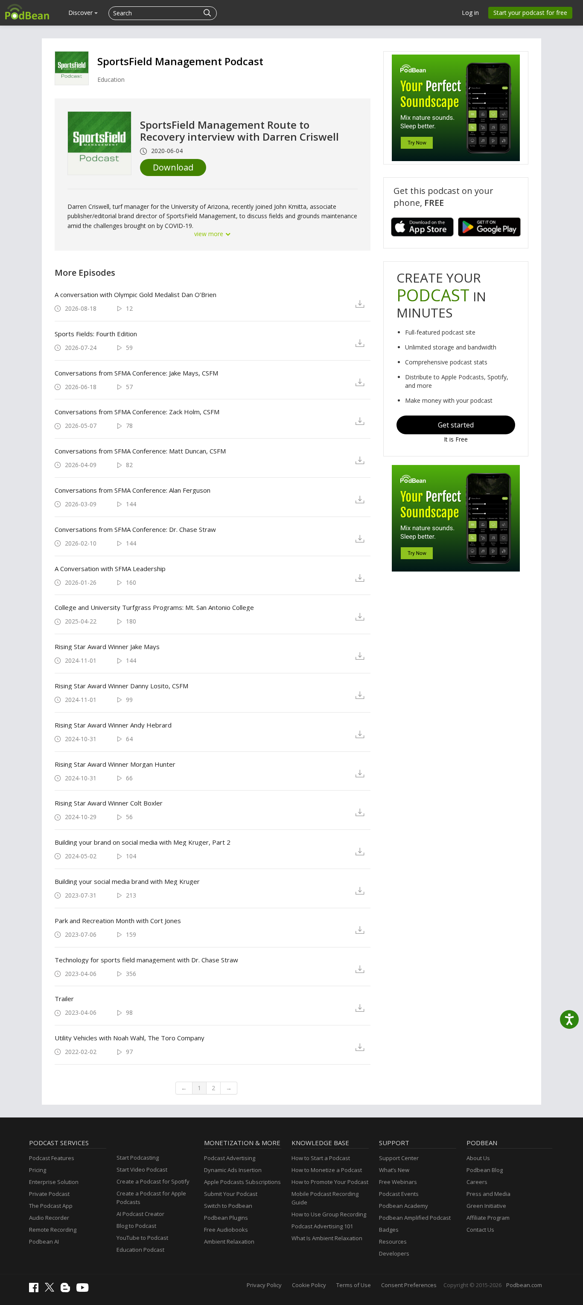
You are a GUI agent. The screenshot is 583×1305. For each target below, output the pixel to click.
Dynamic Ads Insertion (233, 1170)
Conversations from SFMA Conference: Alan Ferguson (132, 490)
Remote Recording (52, 1229)
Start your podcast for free (530, 13)
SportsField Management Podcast (180, 61)
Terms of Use (353, 1285)
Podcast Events (399, 1194)
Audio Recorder (49, 1217)
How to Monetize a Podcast (327, 1170)
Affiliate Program (488, 1217)
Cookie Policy (309, 1285)
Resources (393, 1241)
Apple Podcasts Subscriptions (242, 1182)
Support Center (399, 1158)
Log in (470, 13)
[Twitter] (51, 1289)
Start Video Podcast (142, 1169)
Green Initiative (486, 1206)
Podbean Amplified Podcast (415, 1217)
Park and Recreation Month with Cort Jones (118, 920)
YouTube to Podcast (142, 1237)
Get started (456, 425)
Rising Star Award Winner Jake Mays (107, 646)
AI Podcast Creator (140, 1214)
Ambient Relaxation (229, 1241)
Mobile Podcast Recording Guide (325, 1198)
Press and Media (488, 1194)
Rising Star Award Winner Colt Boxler (109, 803)
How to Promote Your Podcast (330, 1182)
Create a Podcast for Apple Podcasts (151, 1198)
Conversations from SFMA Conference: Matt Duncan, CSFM (140, 451)
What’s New (394, 1170)
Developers (394, 1253)
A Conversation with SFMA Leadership (110, 568)
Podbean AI (44, 1241)
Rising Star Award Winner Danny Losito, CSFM (121, 686)
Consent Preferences (409, 1285)
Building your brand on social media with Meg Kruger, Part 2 (142, 842)
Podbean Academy (403, 1206)
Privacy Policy (264, 1285)
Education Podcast (140, 1249)
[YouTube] (84, 1289)
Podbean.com (524, 1285)
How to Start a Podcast (321, 1158)
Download (173, 167)
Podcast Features (51, 1158)
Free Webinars (398, 1182)
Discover (81, 13)
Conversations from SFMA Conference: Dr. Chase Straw (135, 529)
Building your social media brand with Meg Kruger (127, 881)
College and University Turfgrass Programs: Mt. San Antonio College (154, 607)
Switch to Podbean (228, 1206)
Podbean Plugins (226, 1217)
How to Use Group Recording (329, 1214)
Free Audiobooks (226, 1229)
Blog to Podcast (136, 1226)
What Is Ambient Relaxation (327, 1238)
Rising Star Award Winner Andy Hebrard (113, 725)
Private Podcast (49, 1194)
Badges (389, 1229)
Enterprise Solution (54, 1182)
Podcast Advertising (229, 1158)
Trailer (64, 998)
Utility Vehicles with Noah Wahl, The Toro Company (129, 1038)
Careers (476, 1182)
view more (209, 234)
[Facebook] (36, 1290)
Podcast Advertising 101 (322, 1226)
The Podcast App (51, 1206)
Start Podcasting (138, 1157)
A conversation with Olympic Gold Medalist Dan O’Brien (135, 294)
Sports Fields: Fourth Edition (96, 334)
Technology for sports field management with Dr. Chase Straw (146, 960)
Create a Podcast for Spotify (153, 1181)
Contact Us (480, 1229)
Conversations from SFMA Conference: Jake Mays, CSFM (136, 373)
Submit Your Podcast (230, 1194)
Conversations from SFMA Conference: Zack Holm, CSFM (137, 412)
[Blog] (67, 1290)
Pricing (37, 1170)
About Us (478, 1158)
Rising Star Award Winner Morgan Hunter (115, 764)
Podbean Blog (484, 1170)
